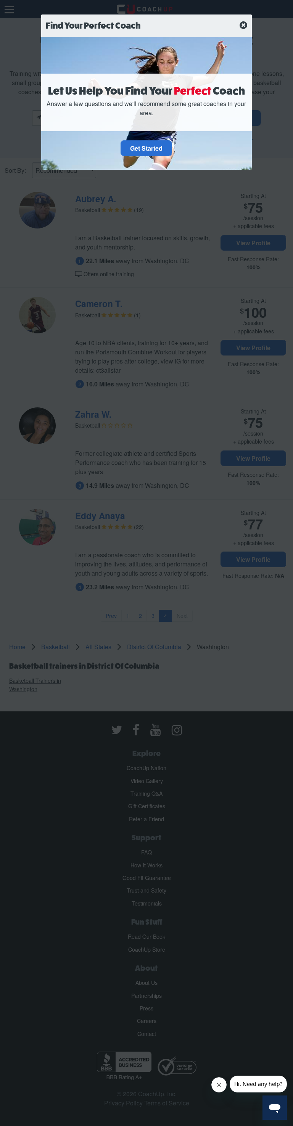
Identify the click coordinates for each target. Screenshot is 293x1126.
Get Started (146, 148)
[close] (243, 25)
